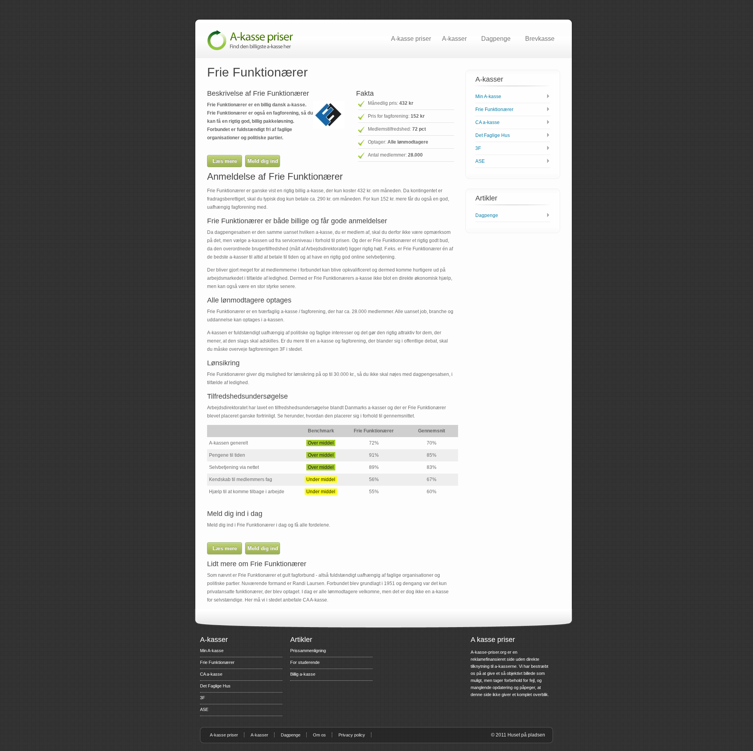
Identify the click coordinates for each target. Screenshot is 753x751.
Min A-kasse (488, 96)
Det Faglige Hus (492, 135)
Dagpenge (496, 38)
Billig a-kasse (302, 674)
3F (478, 148)
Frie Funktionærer (494, 109)
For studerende (305, 662)
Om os (319, 735)
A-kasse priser (411, 38)
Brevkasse (540, 38)
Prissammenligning (308, 650)
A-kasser (454, 38)
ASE (480, 161)
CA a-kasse (487, 122)
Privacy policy (351, 735)
